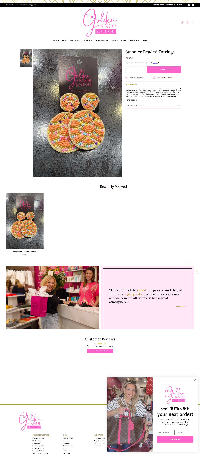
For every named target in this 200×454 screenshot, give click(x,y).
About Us (97, 446)
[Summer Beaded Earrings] (25, 221)
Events (179, 5)
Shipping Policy (38, 446)
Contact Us (170, 5)
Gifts (65, 451)
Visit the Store (158, 5)
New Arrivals (68, 438)
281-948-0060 (99, 438)
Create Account (38, 438)
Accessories (68, 446)
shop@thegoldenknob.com (105, 441)
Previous (33, 113)
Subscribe (175, 439)
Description (131, 84)
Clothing (66, 443)
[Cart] (192, 23)
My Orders (36, 441)
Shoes (65, 448)
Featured (66, 441)
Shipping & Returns (134, 106)
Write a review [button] (100, 351)
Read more (131, 100)
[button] (187, 23)
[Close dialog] (195, 380)
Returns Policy (38, 448)
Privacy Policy (38, 451)
